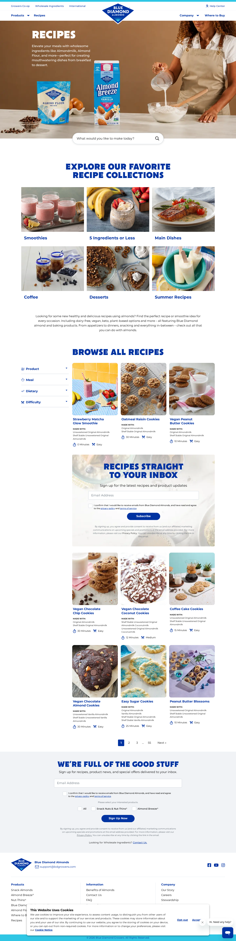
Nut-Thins (18, 900)
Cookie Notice (44, 930)
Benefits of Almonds (100, 890)
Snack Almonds (22, 890)
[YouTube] (216, 865)
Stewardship (170, 900)
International (77, 6)
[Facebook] (209, 865)
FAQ (89, 900)
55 (151, 742)
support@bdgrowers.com (58, 866)
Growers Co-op (20, 6)
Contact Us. (140, 842)
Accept (197, 920)
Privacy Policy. (130, 533)
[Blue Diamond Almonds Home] (118, 13)
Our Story (167, 890)
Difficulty (33, 402)
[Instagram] (223, 865)
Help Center (217, 6)
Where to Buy (215, 15)
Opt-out (182, 920)
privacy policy (108, 508)
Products (17, 15)
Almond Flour (20, 910)
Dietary (32, 391)
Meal (30, 380)
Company (187, 15)
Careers (166, 895)
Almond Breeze (22, 895)
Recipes (39, 15)
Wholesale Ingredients (49, 6)
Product (32, 369)
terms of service (128, 508)
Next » (162, 742)
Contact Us (94, 895)
